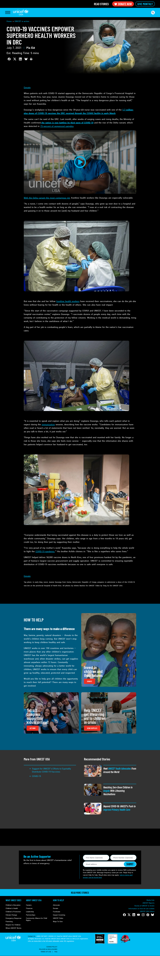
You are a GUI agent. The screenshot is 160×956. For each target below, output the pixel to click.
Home (9, 21)
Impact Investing (59, 915)
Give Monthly (145, 4)
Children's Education (13, 905)
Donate (27, 87)
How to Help (58, 900)
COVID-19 (36, 776)
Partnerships (30, 915)
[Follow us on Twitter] (129, 915)
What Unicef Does (13, 900)
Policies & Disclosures (48, 949)
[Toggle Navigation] (7, 12)
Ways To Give (58, 921)
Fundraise (56, 912)
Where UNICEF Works (13, 928)
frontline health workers (67, 301)
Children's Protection (13, 912)
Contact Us (31, 936)
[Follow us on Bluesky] (152, 915)
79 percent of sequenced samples (57, 126)
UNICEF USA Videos (147, 911)
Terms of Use (46, 951)
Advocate (56, 905)
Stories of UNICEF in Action (144, 906)
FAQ (55, 951)
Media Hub (150, 900)
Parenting (9, 921)
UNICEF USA (20, 12)
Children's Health (12, 908)
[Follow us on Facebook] (124, 915)
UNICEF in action (22, 21)
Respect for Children (13, 925)
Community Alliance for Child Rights (36, 919)
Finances (29, 908)
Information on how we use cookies (141, 909)
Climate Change (11, 915)
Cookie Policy (51, 947)
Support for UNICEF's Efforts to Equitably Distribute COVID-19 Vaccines (51, 770)
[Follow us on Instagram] (143, 915)
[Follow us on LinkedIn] (134, 915)
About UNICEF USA (33, 900)
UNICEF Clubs (58, 918)
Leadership (30, 912)
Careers (29, 905)
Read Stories (101, 4)
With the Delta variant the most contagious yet (47, 197)
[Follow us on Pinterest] (148, 915)
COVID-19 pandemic (45, 551)
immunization (48, 424)
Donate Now (125, 4)
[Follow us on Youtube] (138, 915)
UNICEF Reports (148, 903)
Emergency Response (13, 918)
